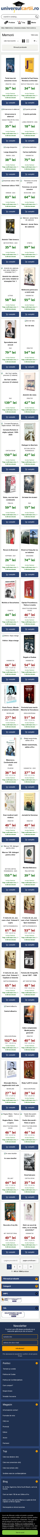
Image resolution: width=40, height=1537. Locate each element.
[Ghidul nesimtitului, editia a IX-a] (29, 740)
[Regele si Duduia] (29, 653)
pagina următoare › (29, 1261)
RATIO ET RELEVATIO (27, 84)
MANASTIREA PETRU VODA (10, 120)
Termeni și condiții (9, 1369)
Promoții (6, 1427)
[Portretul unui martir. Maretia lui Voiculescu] (29, 703)
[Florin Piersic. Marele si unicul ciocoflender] (10, 703)
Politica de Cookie (8, 1524)
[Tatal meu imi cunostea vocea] (10, 74)
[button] (32, 22)
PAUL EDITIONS (29, 871)
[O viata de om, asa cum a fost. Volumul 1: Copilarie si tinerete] (10, 968)
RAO (10, 348)
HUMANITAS (29, 155)
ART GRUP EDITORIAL (29, 981)
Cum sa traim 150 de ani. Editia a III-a (16, 1494)
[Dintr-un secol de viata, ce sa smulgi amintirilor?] (29, 1221)
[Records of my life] (10, 1221)
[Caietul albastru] (10, 1006)
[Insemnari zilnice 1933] (10, 181)
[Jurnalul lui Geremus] (29, 811)
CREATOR (8, 84)
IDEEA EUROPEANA (29, 713)
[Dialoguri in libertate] (29, 441)
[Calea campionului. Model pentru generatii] (29, 1024)
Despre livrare (7, 1391)
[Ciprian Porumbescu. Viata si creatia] (29, 598)
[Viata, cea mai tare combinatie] (10, 493)
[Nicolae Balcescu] (29, 863)
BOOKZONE (27, 193)
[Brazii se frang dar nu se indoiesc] (29, 546)
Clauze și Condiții (8, 1526)
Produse (12, 23)
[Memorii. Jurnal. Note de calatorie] (29, 220)
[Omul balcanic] (29, 1171)
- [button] (36, 1293)
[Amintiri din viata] (29, 391)
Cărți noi (6, 1421)
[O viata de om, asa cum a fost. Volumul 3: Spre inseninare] (29, 914)
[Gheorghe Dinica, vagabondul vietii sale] (10, 1079)
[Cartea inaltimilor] (29, 147)
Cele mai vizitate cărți (10, 1468)
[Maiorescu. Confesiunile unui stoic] (10, 756)
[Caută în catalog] (36, 16)
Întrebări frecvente (9, 1396)
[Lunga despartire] (10, 147)
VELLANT (10, 1178)
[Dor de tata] (29, 321)
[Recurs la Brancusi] (10, 546)
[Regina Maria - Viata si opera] (10, 1116)
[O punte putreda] (29, 109)
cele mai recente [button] (10, 41)
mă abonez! (20, 1348)
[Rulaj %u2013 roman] (29, 1079)
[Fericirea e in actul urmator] (29, 183)
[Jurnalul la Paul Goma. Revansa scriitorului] (29, 74)
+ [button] (36, 1279)
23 (31, 1267)
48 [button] (34, 41)
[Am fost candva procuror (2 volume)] (10, 375)
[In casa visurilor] (10, 1153)
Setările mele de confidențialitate (14, 1473)
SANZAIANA (29, 556)
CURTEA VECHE (10, 450)
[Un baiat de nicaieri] (29, 493)
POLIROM (10, 768)
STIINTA (29, 243)
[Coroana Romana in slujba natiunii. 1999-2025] (10, 425)
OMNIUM (8, 193)
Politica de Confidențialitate (24, 1524)
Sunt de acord (20, 1532)
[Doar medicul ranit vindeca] (10, 811)
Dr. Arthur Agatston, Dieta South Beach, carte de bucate (20, 1488)
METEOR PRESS (8, 243)
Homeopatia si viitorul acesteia (14, 1507)
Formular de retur (9, 1416)
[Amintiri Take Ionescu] (10, 235)
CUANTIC (10, 610)
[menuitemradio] (27, 41)
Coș (22, 22)
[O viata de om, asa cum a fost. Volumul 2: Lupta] (10, 914)
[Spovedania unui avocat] (10, 338)
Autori (5, 1438)
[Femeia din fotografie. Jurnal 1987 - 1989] (29, 968)
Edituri (5, 1432)
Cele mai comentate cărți (12, 1462)
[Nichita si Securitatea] (10, 598)
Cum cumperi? (8, 1385)
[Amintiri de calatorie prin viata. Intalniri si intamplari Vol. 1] (10, 272)
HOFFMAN (8, 556)
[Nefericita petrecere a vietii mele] (29, 285)
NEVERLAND (10, 713)
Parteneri (6, 1443)
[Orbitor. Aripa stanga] (10, 636)
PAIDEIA (8, 155)
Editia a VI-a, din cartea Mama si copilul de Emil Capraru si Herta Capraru (19, 1501)
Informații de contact (10, 1410)
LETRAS (10, 295)
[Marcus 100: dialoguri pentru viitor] (10, 848)
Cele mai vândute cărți (11, 1457)
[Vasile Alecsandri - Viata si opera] (29, 1116)
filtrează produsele (20, 47)
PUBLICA (10, 503)
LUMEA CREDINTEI (27, 122)
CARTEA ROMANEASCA (10, 926)
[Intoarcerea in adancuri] (10, 109)
